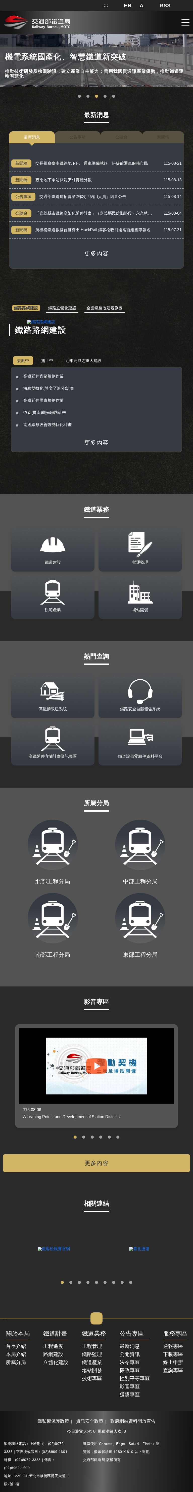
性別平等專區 (135, 1378)
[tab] (26, 308)
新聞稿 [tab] (163, 137)
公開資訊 (130, 1354)
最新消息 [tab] (32, 137)
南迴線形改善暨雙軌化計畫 (47, 424)
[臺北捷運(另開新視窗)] (139, 1249)
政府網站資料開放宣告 (133, 1421)
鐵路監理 (92, 1354)
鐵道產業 (92, 1362)
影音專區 (130, 1386)
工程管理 (92, 1346)
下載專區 (173, 1354)
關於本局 (18, 1334)
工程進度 (53, 1346)
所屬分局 (16, 1362)
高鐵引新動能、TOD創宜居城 (114, 96)
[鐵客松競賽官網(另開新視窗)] (53, 1249)
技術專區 (92, 1378)
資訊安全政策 (89, 1421)
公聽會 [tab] (121, 137)
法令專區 (130, 1362)
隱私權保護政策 (53, 1421)
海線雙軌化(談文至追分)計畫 (48, 388)
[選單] (185, 22)
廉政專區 (130, 1370)
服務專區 (175, 1334)
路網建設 (53, 1354)
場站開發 (92, 1370)
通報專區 (173, 1346)
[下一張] (185, 1249)
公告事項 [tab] (78, 137)
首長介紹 (16, 1346)
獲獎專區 (130, 1394)
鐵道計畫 (55, 1334)
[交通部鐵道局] (37, 21)
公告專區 (132, 1334)
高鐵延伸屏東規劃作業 (43, 400)
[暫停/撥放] (188, 36)
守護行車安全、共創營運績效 (79, 96)
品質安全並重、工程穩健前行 (96, 96)
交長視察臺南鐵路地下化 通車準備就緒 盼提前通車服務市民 (91, 163)
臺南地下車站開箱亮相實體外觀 (63, 180)
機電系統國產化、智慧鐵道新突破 (88, 96)
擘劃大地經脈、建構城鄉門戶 (105, 96)
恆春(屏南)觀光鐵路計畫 (44, 412)
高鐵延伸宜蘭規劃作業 (43, 376)
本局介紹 (16, 1354)
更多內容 (96, 253)
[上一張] (8, 1249)
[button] (127, 5)
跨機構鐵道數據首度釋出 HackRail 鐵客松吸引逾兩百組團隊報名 (93, 230)
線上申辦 (173, 1362)
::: (106, 6)
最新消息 (130, 1346)
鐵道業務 (94, 1334)
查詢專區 (173, 1370)
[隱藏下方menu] (96, 1318)
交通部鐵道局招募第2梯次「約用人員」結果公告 (82, 196)
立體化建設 (55, 1362)
